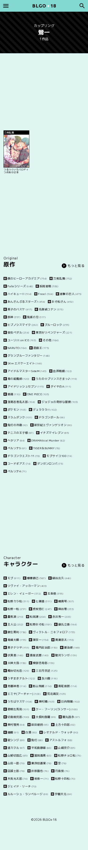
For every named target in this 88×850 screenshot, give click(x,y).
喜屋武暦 (39, 655)
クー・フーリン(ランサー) (57, 709)
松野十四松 (65, 779)
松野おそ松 (41, 624)
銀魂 (14, 394)
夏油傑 (72, 647)
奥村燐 (47, 701)
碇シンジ (16, 740)
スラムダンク (20, 417)
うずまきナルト (21, 678)
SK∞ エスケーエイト (25, 363)
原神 (14, 317)
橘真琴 (66, 601)
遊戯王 (41, 348)
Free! (45, 294)
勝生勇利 (17, 632)
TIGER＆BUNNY (46, 448)
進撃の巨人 (71, 294)
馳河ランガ (66, 655)
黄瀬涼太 (64, 640)
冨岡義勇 (43, 755)
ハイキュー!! (20, 294)
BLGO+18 (50, 820)
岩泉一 (41, 779)
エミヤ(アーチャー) (24, 694)
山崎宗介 (66, 748)
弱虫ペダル (18, 332)
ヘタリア (16, 440)
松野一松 (17, 609)
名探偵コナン (51, 309)
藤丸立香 (67, 624)
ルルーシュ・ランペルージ (28, 794)
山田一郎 (16, 763)
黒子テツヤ (18, 647)
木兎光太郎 (18, 779)
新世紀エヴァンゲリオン (53, 425)
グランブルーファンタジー (29, 356)
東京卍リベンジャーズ (54, 332)
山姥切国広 (18, 755)
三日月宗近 (46, 671)
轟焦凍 (15, 617)
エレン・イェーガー (24, 593)
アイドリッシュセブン (26, 386)
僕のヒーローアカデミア (27, 278)
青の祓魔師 (18, 379)
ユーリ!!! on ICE (22, 340)
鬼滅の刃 (36, 317)
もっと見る (76, 265)
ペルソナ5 (17, 448)
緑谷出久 (61, 578)
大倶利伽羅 (46, 717)
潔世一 (41, 640)
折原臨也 (40, 771)
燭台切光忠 (18, 671)
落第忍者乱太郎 (21, 402)
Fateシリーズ (20, 286)
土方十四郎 (65, 725)
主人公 (15, 624)
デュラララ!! (45, 410)
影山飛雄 (42, 686)
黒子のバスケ (20, 309)
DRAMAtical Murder (48, 440)
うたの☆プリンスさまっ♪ (56, 379)
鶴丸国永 (71, 717)
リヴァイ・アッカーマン (27, 586)
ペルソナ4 (17, 471)
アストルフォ (61, 740)
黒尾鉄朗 (67, 686)
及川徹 (49, 678)
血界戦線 (62, 371)
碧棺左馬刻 (18, 709)
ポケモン (17, 410)
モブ (14, 578)
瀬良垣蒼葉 (41, 763)
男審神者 (17, 686)
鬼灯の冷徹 (18, 425)
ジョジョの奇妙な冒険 (60, 402)
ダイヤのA (60, 386)
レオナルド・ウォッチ (60, 732)
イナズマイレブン (54, 433)
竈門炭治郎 (46, 647)
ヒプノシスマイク (23, 325)
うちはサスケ (20, 701)
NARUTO (17, 348)
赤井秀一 (61, 617)
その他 (51, 340)
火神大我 (17, 663)
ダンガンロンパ (50, 464)
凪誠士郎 (16, 771)
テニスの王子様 (21, 433)
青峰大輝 (17, 640)
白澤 (31, 732)
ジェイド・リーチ (22, 786)
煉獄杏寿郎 (44, 663)
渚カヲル (16, 748)
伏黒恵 (15, 655)
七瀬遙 (44, 601)
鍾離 (13, 732)
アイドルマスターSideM (27, 371)
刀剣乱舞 (62, 278)
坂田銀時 (40, 725)
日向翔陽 (70, 701)
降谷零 (66, 609)
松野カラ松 (18, 601)
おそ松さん (62, 302)
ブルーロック (57, 325)
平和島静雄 (41, 748)
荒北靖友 (56, 694)
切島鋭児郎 (18, 717)
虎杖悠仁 (42, 609)
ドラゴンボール (52, 417)
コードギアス (19, 464)
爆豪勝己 (36, 578)
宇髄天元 (63, 794)
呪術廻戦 (49, 286)
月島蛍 (62, 771)
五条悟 (55, 593)
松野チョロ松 (69, 755)
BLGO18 (44, 5)
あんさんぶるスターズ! (26, 302)
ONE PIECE (38, 394)
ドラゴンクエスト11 (24, 456)
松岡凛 (38, 617)
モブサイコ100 (59, 456)
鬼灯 (37, 740)
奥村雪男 (16, 725)
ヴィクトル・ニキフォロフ (54, 632)
